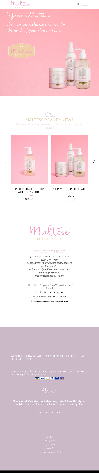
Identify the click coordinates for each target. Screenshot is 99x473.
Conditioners (69, 195)
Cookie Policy (49, 448)
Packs (29, 192)
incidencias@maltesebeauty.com (52, 296)
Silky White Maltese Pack (29, 189)
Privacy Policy (49, 440)
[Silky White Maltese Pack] (29, 159)
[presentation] (5, 161)
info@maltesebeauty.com (52, 292)
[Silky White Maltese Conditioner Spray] (69, 159)
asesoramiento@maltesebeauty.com (52, 301)
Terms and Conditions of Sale (49, 452)
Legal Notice (49, 444)
